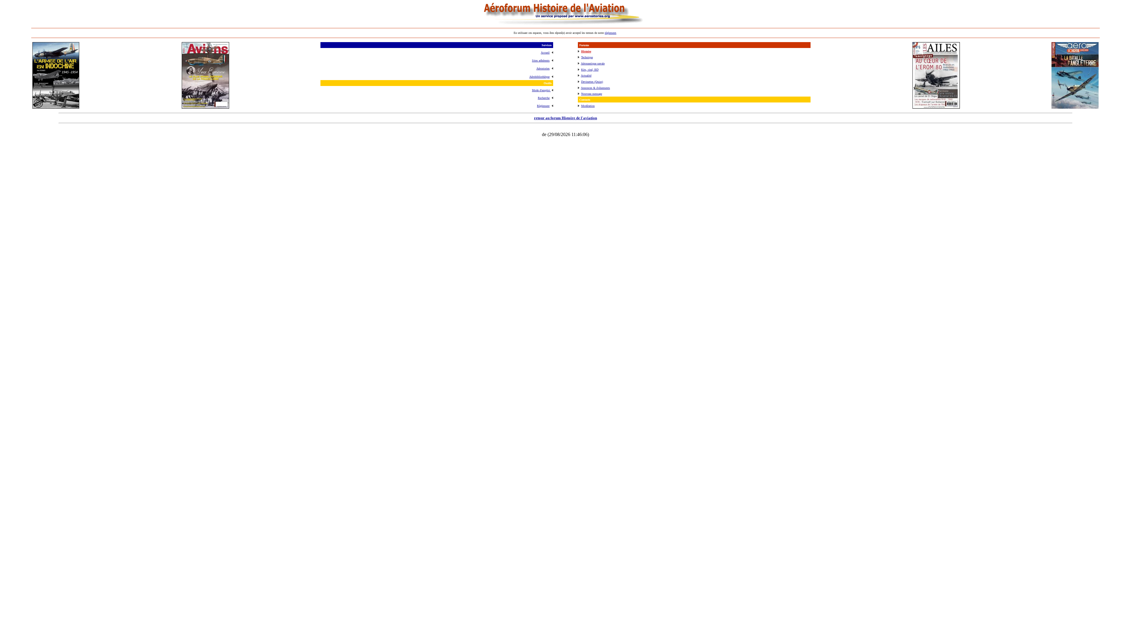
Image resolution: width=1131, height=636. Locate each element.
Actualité (586, 75)
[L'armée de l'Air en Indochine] (55, 107)
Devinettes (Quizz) (592, 81)
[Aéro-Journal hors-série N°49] (1075, 107)
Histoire (586, 51)
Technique (587, 57)
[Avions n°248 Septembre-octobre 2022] (205, 107)
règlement (610, 32)
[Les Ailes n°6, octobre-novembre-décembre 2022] (936, 107)
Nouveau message (591, 93)
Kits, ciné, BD (589, 69)
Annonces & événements (595, 88)
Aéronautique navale (593, 63)
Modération (588, 105)
